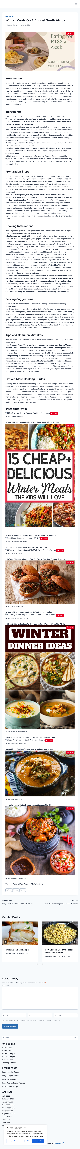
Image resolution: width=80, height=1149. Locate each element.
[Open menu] (76, 3)
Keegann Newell (12, 25)
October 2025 (7, 1111)
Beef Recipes (7, 1048)
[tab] (36, 964)
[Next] (74, 942)
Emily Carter (11, 953)
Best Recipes (9, 16)
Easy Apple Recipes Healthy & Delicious (17, 902)
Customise (12, 1141)
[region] (25, 1135)
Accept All (38, 1141)
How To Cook (7, 1060)
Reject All (25, 1141)
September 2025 (9, 1114)
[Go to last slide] (5, 942)
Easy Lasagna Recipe (10, 1076)
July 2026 (6, 1096)
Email (32, 1015)
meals (15, 890)
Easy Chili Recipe (9, 1079)
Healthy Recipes (8, 1057)
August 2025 (7, 1117)
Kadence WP (59, 1143)
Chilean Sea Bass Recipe (17, 950)
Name (6, 1015)
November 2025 (8, 1108)
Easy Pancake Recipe (10, 1072)
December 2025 (8, 1105)
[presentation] (20, 933)
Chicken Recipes (8, 1054)
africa (8, 890)
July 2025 (6, 1120)
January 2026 (7, 1102)
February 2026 (8, 1099)
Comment (6, 985)
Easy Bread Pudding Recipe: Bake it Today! (61, 902)
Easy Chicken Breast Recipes (13, 1083)
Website (58, 1015)
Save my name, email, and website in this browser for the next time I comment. (32, 1021)
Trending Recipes (9, 1063)
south (22, 890)
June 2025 (6, 1123)
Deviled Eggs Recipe (10, 1087)
